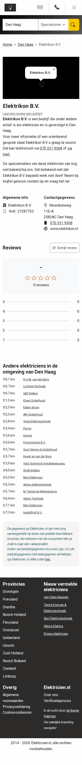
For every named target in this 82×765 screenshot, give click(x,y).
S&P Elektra (30, 393)
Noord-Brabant (14, 661)
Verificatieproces (57, 701)
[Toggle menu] (74, 7)
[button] (42, 84)
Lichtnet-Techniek (34, 386)
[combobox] (54, 25)
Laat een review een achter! (22, 113)
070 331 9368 (51, 148)
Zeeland (9, 668)
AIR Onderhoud (33, 414)
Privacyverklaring (16, 707)
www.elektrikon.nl (64, 229)
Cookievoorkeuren (17, 712)
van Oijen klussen (56, 597)
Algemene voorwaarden (13, 698)
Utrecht (8, 645)
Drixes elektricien (56, 634)
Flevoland (10, 622)
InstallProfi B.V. (32, 512)
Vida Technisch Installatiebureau (44, 463)
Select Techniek (33, 498)
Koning (27, 435)
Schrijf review (66, 248)
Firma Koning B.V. (34, 442)
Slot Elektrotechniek (58, 618)
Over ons (51, 695)
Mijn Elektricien (33, 477)
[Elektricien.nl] (11, 7)
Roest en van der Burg (37, 456)
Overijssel (11, 630)
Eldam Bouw (31, 407)
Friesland (10, 599)
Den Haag (25, 44)
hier (47, 559)
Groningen (11, 591)
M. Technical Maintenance (40, 491)
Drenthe (9, 607)
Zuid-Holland (13, 653)
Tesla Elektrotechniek (37, 421)
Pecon (27, 428)
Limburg (9, 676)
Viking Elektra (53, 626)
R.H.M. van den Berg (36, 379)
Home (7, 44)
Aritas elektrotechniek (37, 484)
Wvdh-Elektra (31, 470)
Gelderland (11, 638)
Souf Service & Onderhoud (40, 449)
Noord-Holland (14, 614)
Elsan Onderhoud (34, 400)
